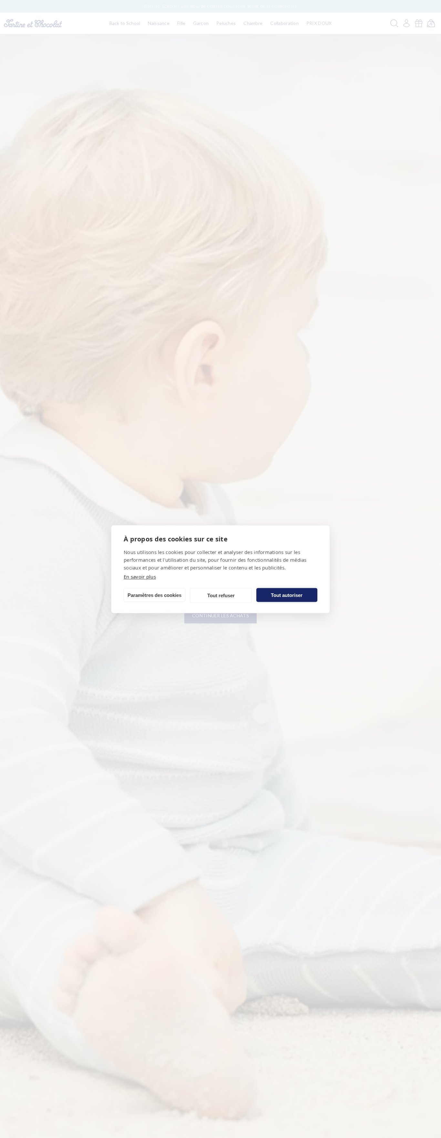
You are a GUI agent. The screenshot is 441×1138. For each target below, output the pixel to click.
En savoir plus (140, 576)
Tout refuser (221, 595)
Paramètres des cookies (154, 595)
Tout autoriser (287, 595)
